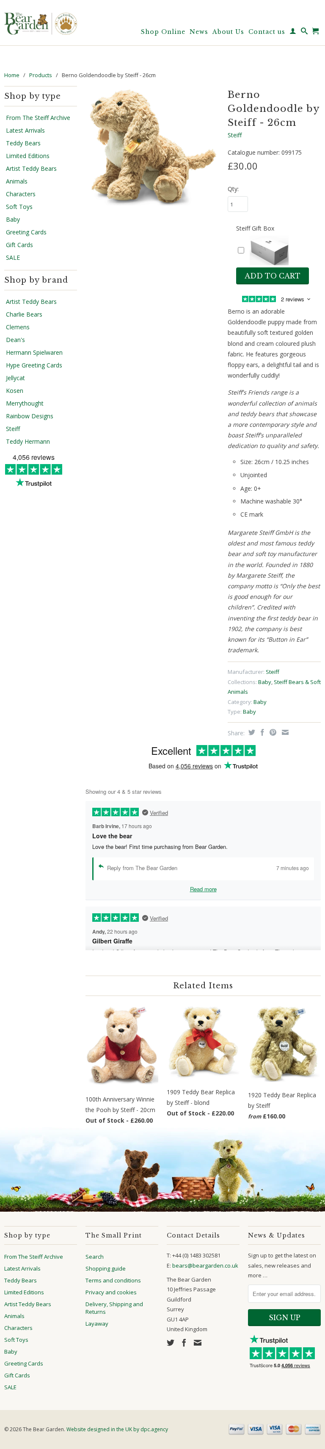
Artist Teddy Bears (31, 168)
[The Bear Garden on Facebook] (184, 1342)
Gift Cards (19, 245)
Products (40, 75)
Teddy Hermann (28, 441)
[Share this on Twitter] (250, 732)
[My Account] (293, 33)
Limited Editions (28, 156)
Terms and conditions (113, 1280)
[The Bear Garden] (40, 20)
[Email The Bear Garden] (197, 1342)
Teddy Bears (23, 143)
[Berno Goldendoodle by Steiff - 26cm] (152, 146)
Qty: (233, 189)
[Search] (304, 33)
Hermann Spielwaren (34, 352)
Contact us (266, 32)
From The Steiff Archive (38, 118)
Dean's (15, 340)
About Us (228, 32)
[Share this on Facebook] (261, 732)
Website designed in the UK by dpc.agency (117, 1429)
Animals (17, 181)
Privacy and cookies (111, 1292)
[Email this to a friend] (284, 732)
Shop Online (163, 32)
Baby (13, 219)
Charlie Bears (24, 314)
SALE (13, 257)
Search (94, 1256)
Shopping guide (105, 1268)
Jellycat (15, 378)
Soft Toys (19, 207)
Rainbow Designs (29, 416)
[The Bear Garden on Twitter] (170, 1342)
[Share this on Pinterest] (271, 732)
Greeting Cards (26, 232)
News (199, 32)
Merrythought (25, 403)
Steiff (13, 429)
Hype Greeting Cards (34, 365)
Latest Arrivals (25, 130)
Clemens (18, 327)
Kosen (14, 391)
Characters (21, 194)
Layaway (96, 1323)
